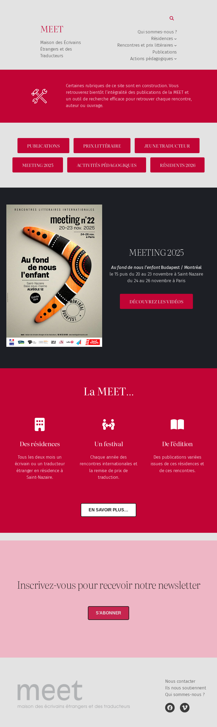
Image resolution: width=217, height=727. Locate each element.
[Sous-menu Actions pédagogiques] (175, 58)
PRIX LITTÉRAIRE (102, 145)
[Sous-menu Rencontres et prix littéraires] (175, 45)
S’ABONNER (108, 613)
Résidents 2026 (177, 165)
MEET (51, 28)
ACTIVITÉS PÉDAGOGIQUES (107, 165)
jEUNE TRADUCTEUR (167, 145)
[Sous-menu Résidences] (175, 38)
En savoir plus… (108, 510)
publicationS (43, 145)
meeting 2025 (37, 165)
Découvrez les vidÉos (156, 301)
